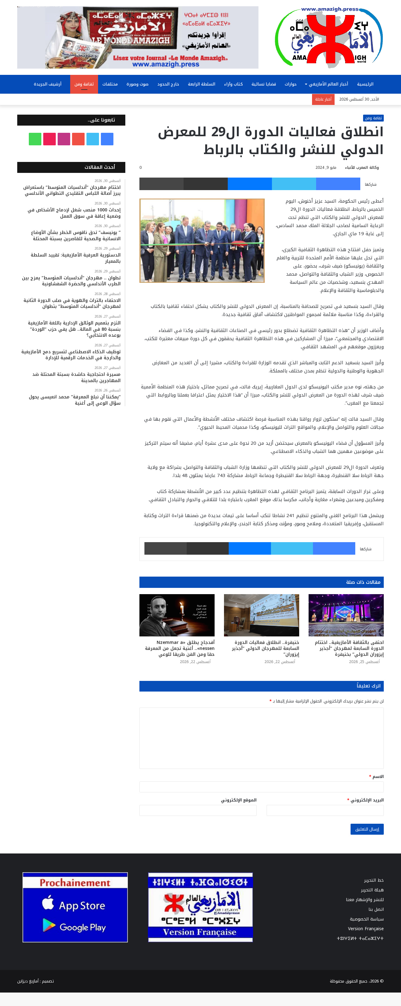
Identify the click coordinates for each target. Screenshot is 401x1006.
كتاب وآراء (233, 84)
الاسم (376, 776)
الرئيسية (366, 84)
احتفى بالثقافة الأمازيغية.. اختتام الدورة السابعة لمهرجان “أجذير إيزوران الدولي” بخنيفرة (349, 648)
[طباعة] (161, 184)
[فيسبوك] (338, 184)
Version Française (366, 929)
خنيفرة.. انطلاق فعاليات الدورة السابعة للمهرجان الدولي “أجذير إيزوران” (265, 648)
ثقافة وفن (84, 84)
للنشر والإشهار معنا (365, 900)
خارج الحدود (168, 84)
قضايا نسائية (264, 84)
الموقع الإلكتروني (239, 800)
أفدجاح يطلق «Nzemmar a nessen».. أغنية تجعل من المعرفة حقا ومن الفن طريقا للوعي (180, 648)
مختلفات (110, 84)
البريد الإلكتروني (365, 800)
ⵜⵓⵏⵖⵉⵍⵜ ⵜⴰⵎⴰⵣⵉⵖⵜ (360, 938)
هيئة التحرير (372, 890)
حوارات (291, 84)
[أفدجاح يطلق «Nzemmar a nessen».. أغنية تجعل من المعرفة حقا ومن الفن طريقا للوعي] (177, 615)
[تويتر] (294, 184)
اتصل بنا (376, 909)
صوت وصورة (137, 84)
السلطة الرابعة (201, 84)
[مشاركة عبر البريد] (206, 184)
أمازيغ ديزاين (28, 981)
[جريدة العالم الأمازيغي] (329, 37)
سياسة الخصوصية (367, 919)
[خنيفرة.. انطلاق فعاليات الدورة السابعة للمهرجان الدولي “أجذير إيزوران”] (261, 615)
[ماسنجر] (250, 184)
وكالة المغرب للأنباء (362, 167)
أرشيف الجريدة (48, 84)
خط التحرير (374, 880)
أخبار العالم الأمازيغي (328, 84)
